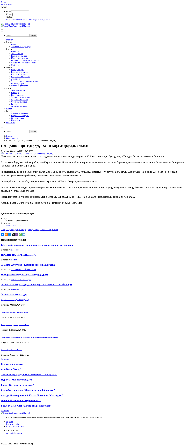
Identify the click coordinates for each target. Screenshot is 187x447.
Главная (9, 136)
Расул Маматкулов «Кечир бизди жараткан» (26, 405)
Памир (14, 260)
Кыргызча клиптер (12, 364)
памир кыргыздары (9, 230)
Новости (15, 250)
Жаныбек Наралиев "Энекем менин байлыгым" (28, 390)
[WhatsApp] (20, 234)
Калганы (5, 359)
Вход (4, 7)
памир (55, 230)
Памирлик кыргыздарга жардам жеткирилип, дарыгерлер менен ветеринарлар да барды (30, 337)
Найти (33, 35)
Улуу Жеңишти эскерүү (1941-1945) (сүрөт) (15, 300)
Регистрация (6, 4)
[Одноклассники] (6, 234)
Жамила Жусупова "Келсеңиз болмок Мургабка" (28, 264)
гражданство (33, 230)
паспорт (22, 230)
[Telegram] (23, 234)
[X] (13, 234)
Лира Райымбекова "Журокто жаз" (21, 400)
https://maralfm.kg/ (13, 225)
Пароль (9, 14)
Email (8, 11)
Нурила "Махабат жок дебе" (17, 379)
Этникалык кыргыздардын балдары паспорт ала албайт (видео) (37, 284)
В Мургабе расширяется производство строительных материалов (37, 245)
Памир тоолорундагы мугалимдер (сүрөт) (24, 274)
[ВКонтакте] (2, 234)
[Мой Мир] (9, 234)
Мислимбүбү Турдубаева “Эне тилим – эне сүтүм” (29, 374)
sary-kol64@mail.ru (14, 433)
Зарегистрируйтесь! (41, 19)
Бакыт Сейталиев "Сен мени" (17, 385)
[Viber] (16, 234)
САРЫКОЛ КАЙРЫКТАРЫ (23, 270)
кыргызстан (45, 230)
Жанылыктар (12, 138)
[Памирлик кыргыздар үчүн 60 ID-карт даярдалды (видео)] (27, 153)
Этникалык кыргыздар (21, 279)
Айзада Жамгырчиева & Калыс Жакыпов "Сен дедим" (32, 395)
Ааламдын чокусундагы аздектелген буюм (15, 325)
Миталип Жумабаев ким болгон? (11, 350)
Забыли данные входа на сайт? (19, 19)
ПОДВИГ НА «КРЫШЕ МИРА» (19, 254)
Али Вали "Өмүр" (11, 369)
